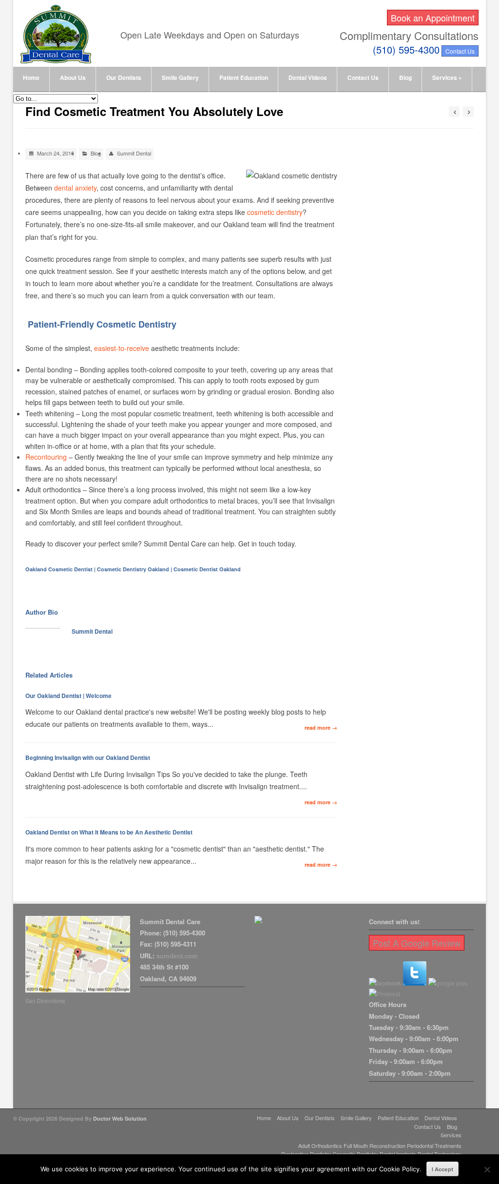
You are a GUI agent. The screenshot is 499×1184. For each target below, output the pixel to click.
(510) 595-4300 (406, 49)
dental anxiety (75, 188)
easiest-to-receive (121, 348)
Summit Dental (134, 153)
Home (31, 77)
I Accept (442, 1169)
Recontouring (46, 457)
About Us (73, 77)
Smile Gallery (180, 77)
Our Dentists (123, 77)
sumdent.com (177, 955)
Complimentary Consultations (409, 35)
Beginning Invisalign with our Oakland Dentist (87, 757)
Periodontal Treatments (434, 1145)
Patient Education (243, 77)
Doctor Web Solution (120, 1118)
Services (447, 77)
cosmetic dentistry (275, 212)
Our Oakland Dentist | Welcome (68, 695)
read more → (321, 727)
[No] (487, 1169)
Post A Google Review (417, 942)
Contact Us (460, 51)
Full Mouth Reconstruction (374, 1145)
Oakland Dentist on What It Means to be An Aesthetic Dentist (108, 832)
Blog (405, 77)
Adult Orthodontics (320, 1145)
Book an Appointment (433, 17)
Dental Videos (307, 77)
